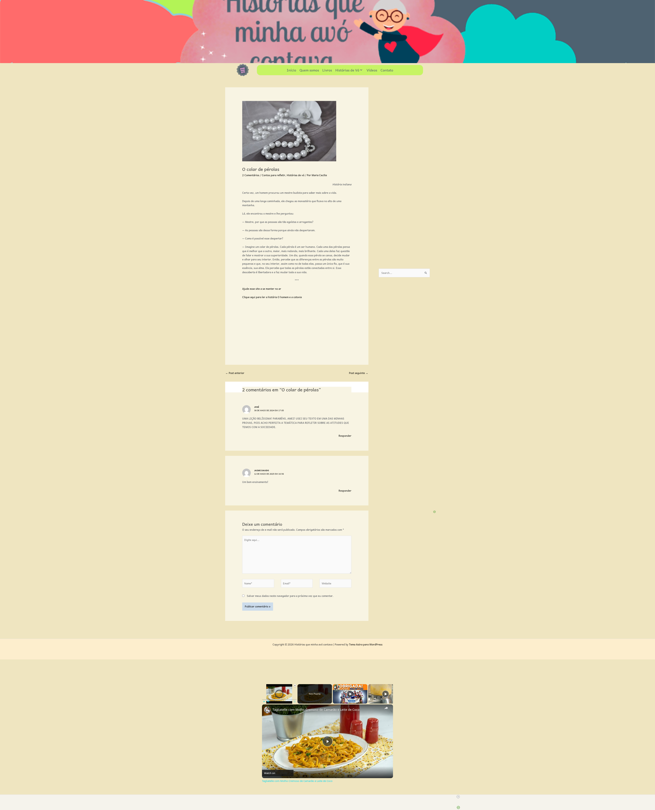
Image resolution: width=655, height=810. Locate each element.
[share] (386, 708)
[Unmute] (268, 701)
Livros (327, 70)
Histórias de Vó (347, 70)
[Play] (264, 701)
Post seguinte (358, 373)
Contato (387, 70)
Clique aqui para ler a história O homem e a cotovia (272, 297)
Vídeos (372, 70)
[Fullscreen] (295, 701)
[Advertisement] (296, 327)
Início (291, 70)
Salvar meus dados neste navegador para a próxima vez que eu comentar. (290, 596)
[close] (458, 796)
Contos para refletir (273, 175)
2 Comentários (250, 175)
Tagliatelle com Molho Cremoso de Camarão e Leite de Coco (316, 710)
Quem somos (309, 70)
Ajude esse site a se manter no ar (261, 289)
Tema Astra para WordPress (365, 644)
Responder (345, 436)
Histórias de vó (295, 175)
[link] (267, 709)
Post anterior (234, 373)
